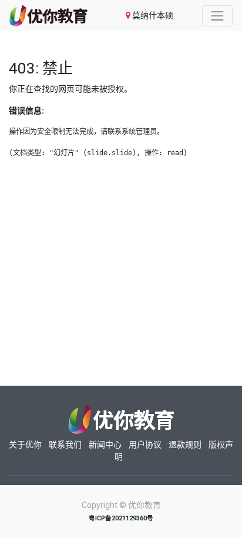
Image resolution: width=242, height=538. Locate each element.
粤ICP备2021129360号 (121, 518)
